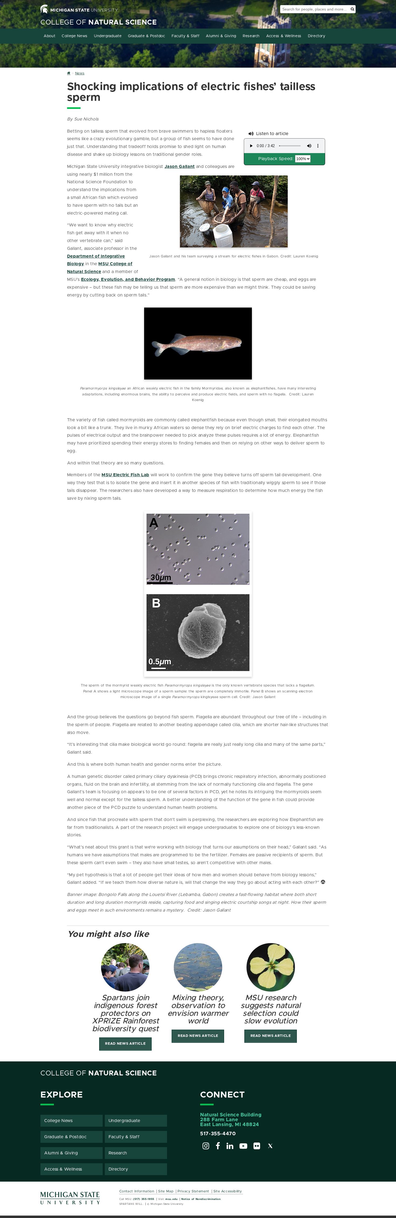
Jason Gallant (180, 166)
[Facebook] (218, 1147)
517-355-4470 (218, 1133)
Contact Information (136, 1191)
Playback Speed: (276, 159)
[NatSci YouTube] (243, 1147)
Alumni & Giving (221, 36)
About (49, 36)
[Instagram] (206, 1147)
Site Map (165, 1191)
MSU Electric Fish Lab (125, 475)
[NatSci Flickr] (257, 1147)
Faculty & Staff (186, 36)
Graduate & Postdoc (146, 36)
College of (98, 22)
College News (75, 36)
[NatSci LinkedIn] (230, 1147)
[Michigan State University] (70, 1200)
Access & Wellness (283, 36)
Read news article (125, 1044)
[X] (270, 1147)
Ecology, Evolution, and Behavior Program (128, 279)
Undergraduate (107, 36)
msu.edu (171, 1199)
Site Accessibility (227, 1191)
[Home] (69, 73)
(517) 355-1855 (143, 1199)
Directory (316, 36)
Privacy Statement (193, 1191)
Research (251, 36)
